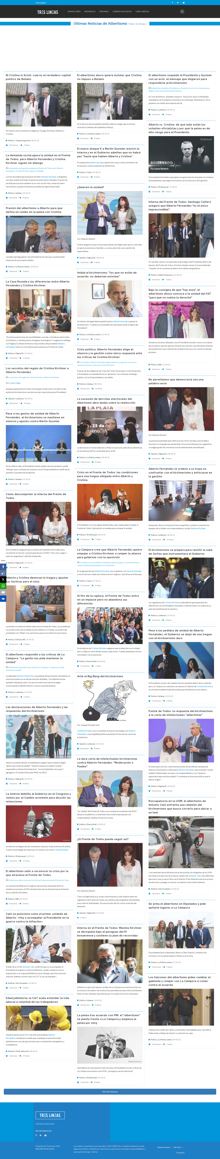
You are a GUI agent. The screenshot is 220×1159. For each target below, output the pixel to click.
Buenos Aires (74, 11)
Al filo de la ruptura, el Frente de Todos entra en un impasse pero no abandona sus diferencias (108, 599)
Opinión (82, 258)
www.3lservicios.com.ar (45, 1149)
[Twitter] (179, 2)
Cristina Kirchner (171, 602)
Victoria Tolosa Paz (24, 676)
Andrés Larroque (97, 162)
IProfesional (163, 187)
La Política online (94, 134)
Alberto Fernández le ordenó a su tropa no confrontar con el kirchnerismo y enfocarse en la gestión (180, 472)
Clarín (89, 172)
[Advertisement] (110, 47)
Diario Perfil (92, 661)
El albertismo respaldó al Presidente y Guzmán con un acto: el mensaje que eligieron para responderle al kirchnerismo (180, 79)
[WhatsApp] (3, 586)
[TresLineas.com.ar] (49, 11)
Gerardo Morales (134, 571)
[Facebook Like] (3, 573)
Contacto (180, 1152)
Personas (104, 11)
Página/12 (91, 258)
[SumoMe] (3, 598)
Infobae (19, 193)
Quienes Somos (163, 1147)
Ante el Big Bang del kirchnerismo (100, 676)
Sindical (154, 889)
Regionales (89, 11)
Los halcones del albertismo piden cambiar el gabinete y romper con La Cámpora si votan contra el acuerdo (180, 981)
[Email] (3, 592)
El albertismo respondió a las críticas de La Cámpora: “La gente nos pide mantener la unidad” (35, 658)
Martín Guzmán (120, 321)
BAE (159, 365)
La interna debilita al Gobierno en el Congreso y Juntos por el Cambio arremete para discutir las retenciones (38, 797)
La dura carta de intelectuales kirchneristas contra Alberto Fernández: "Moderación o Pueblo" (107, 762)
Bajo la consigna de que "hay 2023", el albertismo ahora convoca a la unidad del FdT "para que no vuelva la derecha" (180, 293)
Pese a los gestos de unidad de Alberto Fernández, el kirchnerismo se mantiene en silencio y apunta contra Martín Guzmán (35, 417)
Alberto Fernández (186, 770)
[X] (3, 579)
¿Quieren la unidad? (90, 187)
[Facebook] (173, 2)
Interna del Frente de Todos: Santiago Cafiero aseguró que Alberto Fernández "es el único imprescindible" (180, 205)
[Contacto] (183, 2)
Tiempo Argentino (23, 141)
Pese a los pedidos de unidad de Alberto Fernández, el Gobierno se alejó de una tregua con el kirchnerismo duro (180, 634)
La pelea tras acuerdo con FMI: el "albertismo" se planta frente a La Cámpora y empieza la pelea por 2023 (108, 1019)
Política (11, 141)
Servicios (177, 1147)
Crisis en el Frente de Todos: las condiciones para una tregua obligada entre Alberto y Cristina (107, 476)
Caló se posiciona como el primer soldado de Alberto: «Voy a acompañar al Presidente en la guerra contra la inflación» (37, 917)
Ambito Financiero (165, 275)
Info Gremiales (164, 889)
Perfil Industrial (22, 1051)
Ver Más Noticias (110, 1091)
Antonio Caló (195, 875)
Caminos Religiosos (122, 11)
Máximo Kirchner (48, 176)
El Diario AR (20, 640)
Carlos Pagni (14, 383)
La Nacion (162, 110)
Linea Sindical (142, 11)
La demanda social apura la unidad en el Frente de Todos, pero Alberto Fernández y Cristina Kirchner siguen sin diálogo (38, 159)
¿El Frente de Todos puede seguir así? (103, 839)
